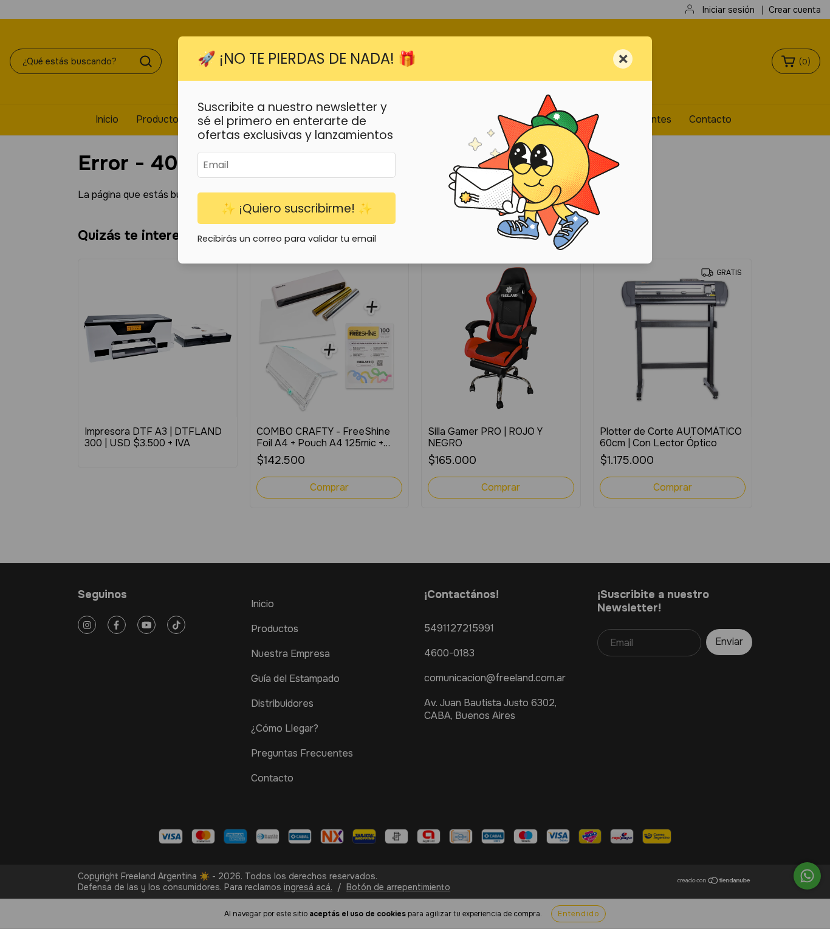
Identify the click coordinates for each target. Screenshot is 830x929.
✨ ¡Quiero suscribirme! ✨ (296, 208)
